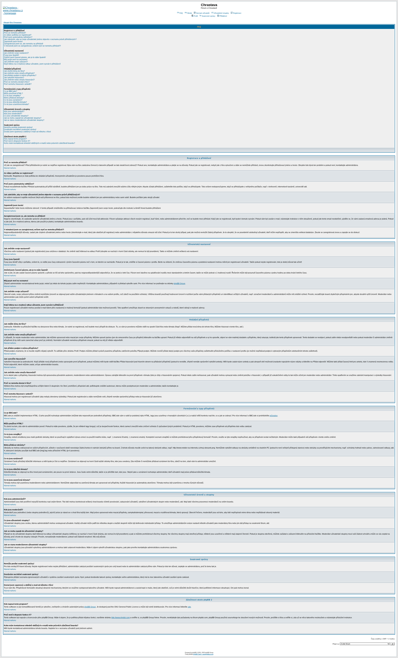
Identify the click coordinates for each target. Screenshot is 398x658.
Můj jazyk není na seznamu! (15, 59)
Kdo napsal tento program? (15, 139)
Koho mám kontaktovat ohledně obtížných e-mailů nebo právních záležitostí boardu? (39, 143)
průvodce (274, 416)
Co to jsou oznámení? (13, 100)
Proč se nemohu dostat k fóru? (17, 82)
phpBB (194, 652)
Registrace (237, 13)
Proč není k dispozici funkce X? (17, 141)
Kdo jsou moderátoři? (13, 114)
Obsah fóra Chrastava (12, 22)
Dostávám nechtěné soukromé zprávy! (20, 129)
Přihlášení (223, 16)
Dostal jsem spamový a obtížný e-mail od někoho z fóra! (27, 132)
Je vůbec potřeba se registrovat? (17, 35)
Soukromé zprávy (208, 16)
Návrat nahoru (10, 168)
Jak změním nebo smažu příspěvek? (19, 73)
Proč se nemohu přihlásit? (15, 33)
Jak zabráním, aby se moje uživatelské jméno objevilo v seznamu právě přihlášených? (40, 39)
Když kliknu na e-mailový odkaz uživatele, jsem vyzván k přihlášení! (32, 64)
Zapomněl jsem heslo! (13, 41)
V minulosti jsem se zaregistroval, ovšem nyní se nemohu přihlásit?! (32, 46)
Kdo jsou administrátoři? (14, 111)
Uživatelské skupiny (221, 13)
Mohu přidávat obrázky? (14, 98)
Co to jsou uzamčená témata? (16, 104)
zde (189, 607)
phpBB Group (179, 283)
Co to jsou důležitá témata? (15, 102)
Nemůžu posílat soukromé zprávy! (18, 127)
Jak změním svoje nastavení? (16, 53)
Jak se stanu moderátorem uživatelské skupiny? (24, 120)
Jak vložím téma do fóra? (14, 71)
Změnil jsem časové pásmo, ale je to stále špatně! (25, 57)
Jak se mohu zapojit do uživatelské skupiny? (22, 118)
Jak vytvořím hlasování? (14, 77)
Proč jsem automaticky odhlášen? (18, 37)
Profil (196, 16)
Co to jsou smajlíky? (12, 96)
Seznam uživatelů (202, 13)
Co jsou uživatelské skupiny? (16, 116)
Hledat (189, 13)
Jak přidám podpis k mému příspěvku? (20, 75)
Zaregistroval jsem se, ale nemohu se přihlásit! (23, 44)
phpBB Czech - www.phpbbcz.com (203, 654)
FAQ (181, 13)
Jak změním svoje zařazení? (16, 62)
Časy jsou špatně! (11, 55)
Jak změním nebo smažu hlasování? (19, 80)
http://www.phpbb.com (120, 617)
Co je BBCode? (10, 91)
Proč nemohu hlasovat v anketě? (18, 84)
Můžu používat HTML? (13, 93)
